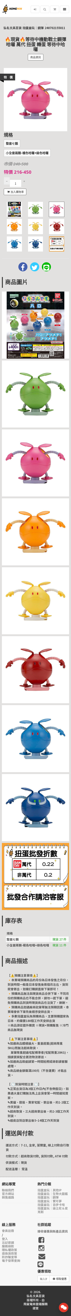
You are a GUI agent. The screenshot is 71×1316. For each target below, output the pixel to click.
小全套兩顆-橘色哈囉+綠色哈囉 (27, 153)
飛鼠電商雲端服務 (35, 1304)
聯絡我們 (8, 1190)
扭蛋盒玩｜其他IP (49, 1190)
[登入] (35, 9)
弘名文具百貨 (12, 28)
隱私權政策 (9, 1250)
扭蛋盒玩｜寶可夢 (49, 1201)
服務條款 (8, 1246)
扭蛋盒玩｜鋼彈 (33, 28)
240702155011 (55, 28)
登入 (5, 1239)
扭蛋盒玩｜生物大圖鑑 (52, 1194)
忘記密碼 (8, 1242)
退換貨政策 (9, 1253)
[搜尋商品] (44, 9)
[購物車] (54, 9)
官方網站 (8, 1194)
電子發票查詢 (11, 1260)
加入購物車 (17, 192)
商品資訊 (35, 57)
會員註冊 (8, 1231)
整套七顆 (12, 143)
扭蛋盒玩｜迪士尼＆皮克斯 (52, 1210)
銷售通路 (8, 1197)
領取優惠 (61, 1278)
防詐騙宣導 (9, 1257)
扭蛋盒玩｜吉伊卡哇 (51, 1204)
